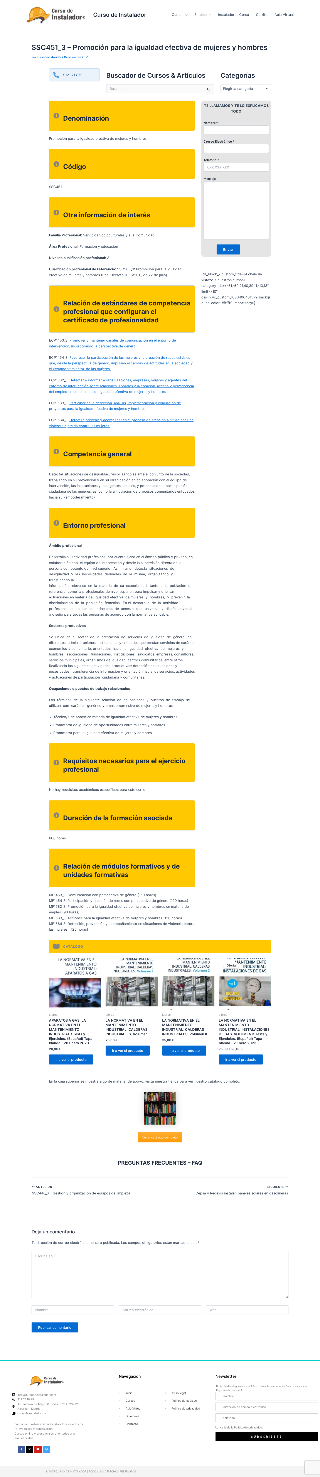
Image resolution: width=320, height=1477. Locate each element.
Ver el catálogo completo (160, 1137)
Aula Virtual (284, 14)
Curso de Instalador (119, 14)
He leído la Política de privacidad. (241, 1427)
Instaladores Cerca (233, 14)
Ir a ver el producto (71, 1059)
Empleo (200, 14)
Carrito (262, 14)
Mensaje (210, 178)
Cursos (177, 14)
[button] (185, 14)
